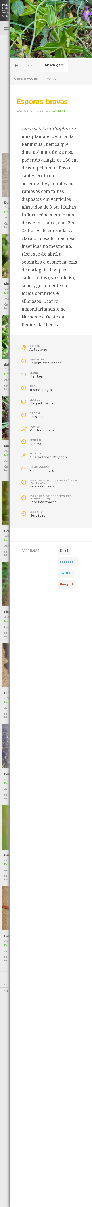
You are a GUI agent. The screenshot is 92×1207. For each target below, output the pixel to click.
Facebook (68, 561)
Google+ (66, 584)
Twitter (66, 573)
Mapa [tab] (51, 78)
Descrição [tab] (54, 65)
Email (64, 550)
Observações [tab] (26, 78)
